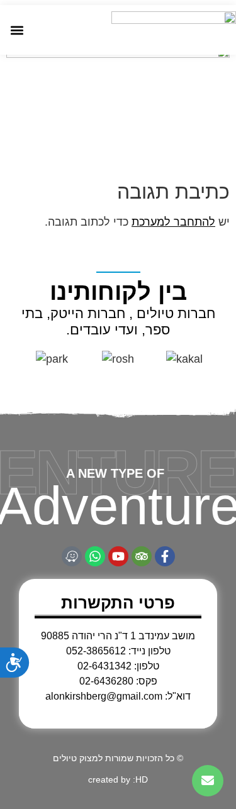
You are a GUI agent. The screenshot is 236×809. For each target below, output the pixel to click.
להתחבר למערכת (173, 222)
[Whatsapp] (95, 556)
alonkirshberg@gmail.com (103, 696)
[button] (16, 29)
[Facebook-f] (165, 556)
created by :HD (118, 779)
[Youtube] (118, 556)
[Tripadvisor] (142, 556)
